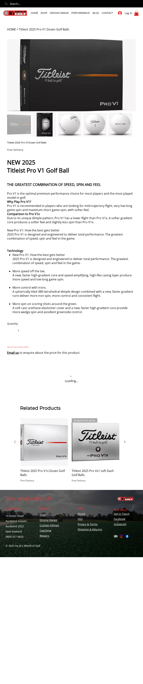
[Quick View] (44, 442)
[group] (70, 452)
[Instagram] (121, 536)
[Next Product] (125, 442)
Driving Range (48, 520)
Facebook (119, 519)
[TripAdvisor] (116, 536)
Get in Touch (122, 514)
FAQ (80, 519)
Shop (43, 515)
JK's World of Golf (28, 498)
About (81, 514)
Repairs (44, 535)
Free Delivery (27, 480)
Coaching (45, 530)
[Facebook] (127, 536)
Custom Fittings (49, 525)
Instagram (120, 524)
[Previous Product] (15, 442)
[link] (136, 13)
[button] (44, 13)
